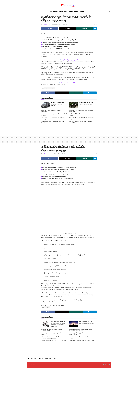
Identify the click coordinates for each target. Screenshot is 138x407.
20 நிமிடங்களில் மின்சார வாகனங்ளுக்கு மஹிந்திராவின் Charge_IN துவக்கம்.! (60, 39)
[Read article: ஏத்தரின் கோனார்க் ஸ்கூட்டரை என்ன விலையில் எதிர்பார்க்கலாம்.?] (73, 324)
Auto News (64, 24)
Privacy (50, 358)
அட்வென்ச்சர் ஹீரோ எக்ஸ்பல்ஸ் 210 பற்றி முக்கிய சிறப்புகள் (55, 171)
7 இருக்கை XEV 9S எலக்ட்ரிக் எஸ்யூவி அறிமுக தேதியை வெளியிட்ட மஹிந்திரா (60, 42)
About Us (30, 358)
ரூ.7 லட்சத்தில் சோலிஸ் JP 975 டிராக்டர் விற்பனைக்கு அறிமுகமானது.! (58, 37)
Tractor (52, 88)
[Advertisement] (69, 129)
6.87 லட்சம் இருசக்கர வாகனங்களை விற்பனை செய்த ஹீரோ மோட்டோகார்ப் (59, 167)
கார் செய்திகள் (54, 11)
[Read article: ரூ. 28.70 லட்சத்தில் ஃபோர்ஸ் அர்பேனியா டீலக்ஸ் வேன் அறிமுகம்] (45, 105)
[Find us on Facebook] (103, 364)
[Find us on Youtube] (109, 364)
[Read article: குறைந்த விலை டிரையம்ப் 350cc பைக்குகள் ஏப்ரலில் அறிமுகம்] (73, 105)
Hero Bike (47, 307)
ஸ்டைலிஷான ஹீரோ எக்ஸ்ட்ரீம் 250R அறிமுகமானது (54, 176)
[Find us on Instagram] (107, 364)
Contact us (40, 358)
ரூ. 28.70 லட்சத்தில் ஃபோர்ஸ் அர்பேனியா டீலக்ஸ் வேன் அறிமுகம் (57, 104)
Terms (55, 358)
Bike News (64, 153)
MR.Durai (45, 24)
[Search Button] (109, 11)
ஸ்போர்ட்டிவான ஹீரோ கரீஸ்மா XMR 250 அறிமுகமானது (55, 174)
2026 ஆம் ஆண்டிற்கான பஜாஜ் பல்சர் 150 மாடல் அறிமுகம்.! (53, 340)
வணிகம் (82, 11)
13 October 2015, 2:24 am (54, 24)
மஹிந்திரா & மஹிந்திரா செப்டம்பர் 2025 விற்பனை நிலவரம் (55, 48)
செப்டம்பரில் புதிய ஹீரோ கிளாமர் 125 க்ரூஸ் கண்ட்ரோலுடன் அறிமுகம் (58, 169)
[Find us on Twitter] (105, 364)
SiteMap (35, 358)
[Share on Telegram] (95, 28)
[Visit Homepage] (69, 5)
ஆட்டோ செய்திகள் (73, 11)
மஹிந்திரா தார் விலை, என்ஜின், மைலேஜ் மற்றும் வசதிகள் (55, 46)
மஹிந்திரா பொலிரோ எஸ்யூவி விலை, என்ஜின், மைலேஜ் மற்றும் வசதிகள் (58, 44)
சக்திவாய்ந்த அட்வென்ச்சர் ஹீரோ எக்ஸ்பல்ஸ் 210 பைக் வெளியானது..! (58, 178)
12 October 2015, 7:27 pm (54, 153)
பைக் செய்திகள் (63, 11)
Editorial (46, 358)
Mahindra (47, 88)
